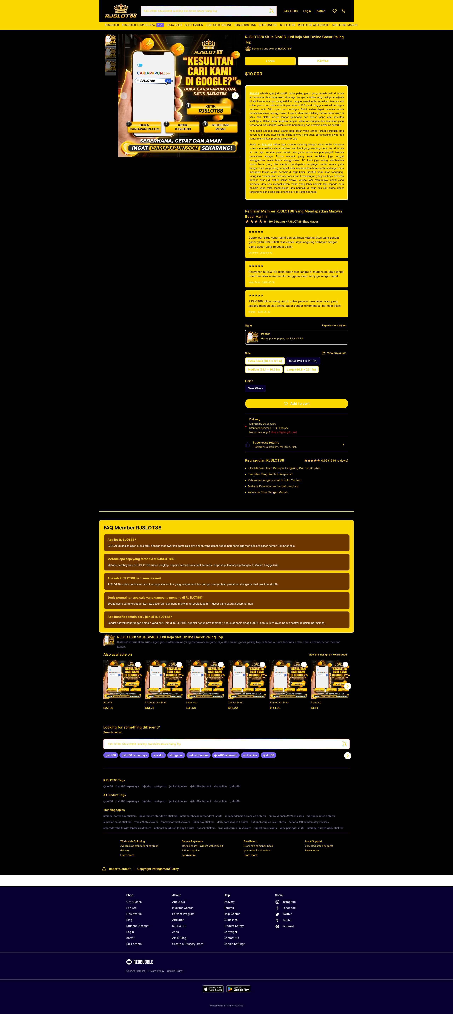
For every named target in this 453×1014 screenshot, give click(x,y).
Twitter (287, 914)
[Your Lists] (334, 11)
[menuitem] (112, 25)
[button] (110, 40)
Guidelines (230, 920)
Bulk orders (134, 944)
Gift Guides (134, 902)
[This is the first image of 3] (123, 95)
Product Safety (234, 926)
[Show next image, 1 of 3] (235, 95)
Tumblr (287, 920)
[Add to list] (138, 664)
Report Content (120, 869)
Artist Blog (179, 938)
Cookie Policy (175, 970)
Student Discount (138, 926)
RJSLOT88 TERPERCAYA (142, 25)
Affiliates (178, 920)
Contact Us (231, 938)
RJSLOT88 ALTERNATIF (313, 25)
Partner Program (183, 914)
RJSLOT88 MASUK (344, 25)
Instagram (289, 902)
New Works (134, 914)
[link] (110, 755)
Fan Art (131, 908)
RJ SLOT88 (287, 25)
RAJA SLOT (174, 25)
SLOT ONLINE (268, 25)
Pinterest (288, 926)
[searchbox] (226, 744)
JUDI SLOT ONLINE (219, 25)
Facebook (289, 908)
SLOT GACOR (194, 25)
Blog (129, 920)
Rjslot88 (254, 93)
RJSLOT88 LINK (245, 25)
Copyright (230, 932)
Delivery (229, 902)
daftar (130, 938)
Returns (229, 908)
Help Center (232, 914)
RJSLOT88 (112, 25)
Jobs (175, 932)
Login (130, 932)
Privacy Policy (156, 970)
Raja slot (267, 144)
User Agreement (135, 970)
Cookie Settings (234, 943)
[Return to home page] (121, 11)
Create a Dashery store (187, 944)
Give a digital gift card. (284, 432)
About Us (178, 902)
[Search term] (271, 10)
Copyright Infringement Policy (158, 869)
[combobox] (208, 11)
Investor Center (182, 908)
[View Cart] (344, 11)
